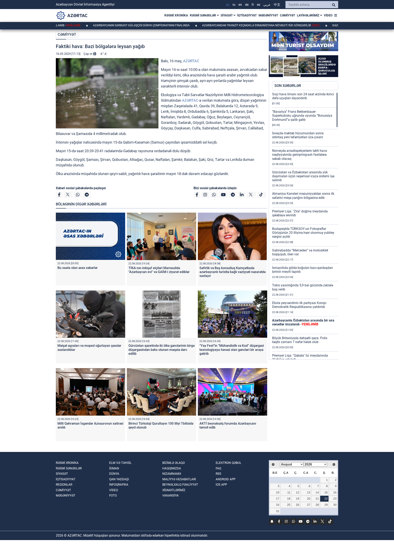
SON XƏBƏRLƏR (287, 85)
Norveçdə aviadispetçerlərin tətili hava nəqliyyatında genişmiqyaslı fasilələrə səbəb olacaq (299, 154)
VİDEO (328, 15)
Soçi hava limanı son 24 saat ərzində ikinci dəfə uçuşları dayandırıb (303, 96)
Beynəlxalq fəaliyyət (180, 484)
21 (317, 498)
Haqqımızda (171, 468)
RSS (218, 474)
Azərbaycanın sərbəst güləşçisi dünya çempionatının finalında (118, 25)
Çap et (88, 54)
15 (326, 492)
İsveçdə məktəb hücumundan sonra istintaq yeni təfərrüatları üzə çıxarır (298, 135)
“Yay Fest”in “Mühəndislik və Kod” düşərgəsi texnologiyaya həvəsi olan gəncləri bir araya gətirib (231, 349)
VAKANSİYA (170, 495)
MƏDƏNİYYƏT (268, 15)
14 (317, 492)
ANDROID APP (225, 479)
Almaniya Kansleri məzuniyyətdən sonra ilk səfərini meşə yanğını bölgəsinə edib (303, 195)
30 (335, 504)
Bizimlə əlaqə (173, 463)
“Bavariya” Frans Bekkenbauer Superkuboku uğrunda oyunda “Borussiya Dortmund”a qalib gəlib (302, 115)
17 (277, 498)
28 (317, 504)
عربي (267, 5)
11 (288, 492)
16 (335, 492)
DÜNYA (114, 474)
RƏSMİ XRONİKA (176, 15)
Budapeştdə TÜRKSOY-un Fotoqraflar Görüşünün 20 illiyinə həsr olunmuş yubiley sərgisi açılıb (303, 233)
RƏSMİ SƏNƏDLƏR (203, 15)
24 (277, 504)
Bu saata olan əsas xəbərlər (77, 268)
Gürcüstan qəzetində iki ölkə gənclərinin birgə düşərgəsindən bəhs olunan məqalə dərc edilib (161, 349)
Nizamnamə (171, 474)
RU (234, 5)
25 (288, 504)
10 (277, 492)
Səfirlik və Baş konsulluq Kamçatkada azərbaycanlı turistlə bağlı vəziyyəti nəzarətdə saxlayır (232, 272)
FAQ (218, 468)
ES (258, 5)
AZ (227, 5)
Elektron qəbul (228, 463)
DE (247, 5)
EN (240, 5)
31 (277, 511)
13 (308, 492)
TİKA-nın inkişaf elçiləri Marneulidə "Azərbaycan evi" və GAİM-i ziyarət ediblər (159, 270)
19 (297, 498)
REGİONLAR (64, 484)
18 (288, 498)
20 (308, 498)
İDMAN (114, 468)
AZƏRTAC (191, 61)
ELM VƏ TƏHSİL (120, 463)
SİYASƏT (227, 15)
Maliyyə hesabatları (179, 479)
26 (297, 504)
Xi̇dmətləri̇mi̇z (173, 490)
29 (326, 504)
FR (253, 5)
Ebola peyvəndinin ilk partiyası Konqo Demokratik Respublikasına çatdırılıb (299, 305)
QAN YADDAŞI (119, 479)
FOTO (113, 495)
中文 (277, 5)
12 (297, 492)
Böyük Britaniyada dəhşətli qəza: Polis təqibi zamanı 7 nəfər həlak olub (299, 340)
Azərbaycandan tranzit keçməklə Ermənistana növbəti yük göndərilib (238, 25)
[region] (305, 225)
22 (326, 498)
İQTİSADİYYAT (247, 15)
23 (335, 498)
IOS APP (221, 484)
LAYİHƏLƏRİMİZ (308, 15)
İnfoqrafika (118, 484)
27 (308, 504)
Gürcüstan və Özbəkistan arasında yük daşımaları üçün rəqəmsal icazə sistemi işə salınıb (303, 176)
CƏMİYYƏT (287, 15)
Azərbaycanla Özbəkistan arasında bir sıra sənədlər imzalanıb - (303, 322)
